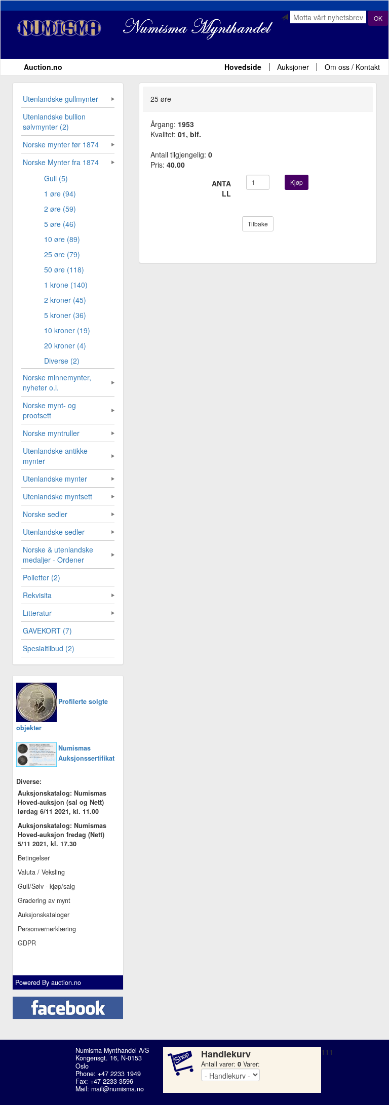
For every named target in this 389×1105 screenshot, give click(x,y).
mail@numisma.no (117, 1088)
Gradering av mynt (44, 900)
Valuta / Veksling (41, 872)
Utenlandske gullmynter (60, 99)
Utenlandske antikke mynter (55, 456)
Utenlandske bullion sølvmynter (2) (54, 121)
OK (378, 18)
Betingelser (34, 857)
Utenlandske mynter (55, 478)
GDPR (27, 943)
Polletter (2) (41, 577)
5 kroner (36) (65, 315)
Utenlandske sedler (54, 532)
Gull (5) (56, 178)
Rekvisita (37, 595)
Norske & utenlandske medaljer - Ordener (58, 554)
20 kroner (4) (65, 345)
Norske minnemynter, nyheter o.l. (57, 382)
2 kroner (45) (65, 300)
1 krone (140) (66, 285)
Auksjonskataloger (43, 914)
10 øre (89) (62, 239)
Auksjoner (293, 67)
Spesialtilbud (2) (48, 648)
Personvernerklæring (47, 928)
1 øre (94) (60, 193)
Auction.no (43, 67)
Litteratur (37, 613)
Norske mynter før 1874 (61, 144)
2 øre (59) (60, 209)
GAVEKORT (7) (47, 630)
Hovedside (242, 67)
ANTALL (221, 188)
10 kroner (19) (67, 330)
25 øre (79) (62, 254)
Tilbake (258, 223)
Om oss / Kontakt (352, 67)
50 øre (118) (64, 269)
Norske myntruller (51, 433)
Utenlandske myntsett (57, 496)
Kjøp (296, 182)
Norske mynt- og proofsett (49, 410)
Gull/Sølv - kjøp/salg (46, 886)
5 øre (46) (60, 224)
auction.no (66, 982)
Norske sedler (45, 514)
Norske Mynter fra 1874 (61, 162)
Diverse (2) (62, 361)
